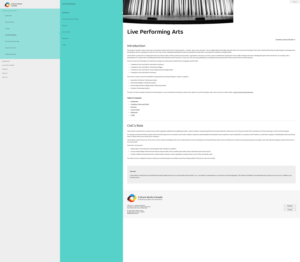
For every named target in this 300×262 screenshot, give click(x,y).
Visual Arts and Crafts (10, 48)
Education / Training (8, 65)
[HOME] (30, 5)
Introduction (65, 13)
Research (5, 69)
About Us (5, 77)
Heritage (7, 29)
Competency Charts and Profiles (70, 19)
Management (6, 61)
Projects (4, 73)
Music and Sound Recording (12, 41)
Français (294, 2)
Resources (65, 26)
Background (65, 38)
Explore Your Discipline (9, 11)
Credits (64, 45)
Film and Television (9, 22)
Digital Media (8, 16)
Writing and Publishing (10, 54)
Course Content (66, 32)
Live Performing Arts (10, 35)
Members (290, 206)
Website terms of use (132, 213)
